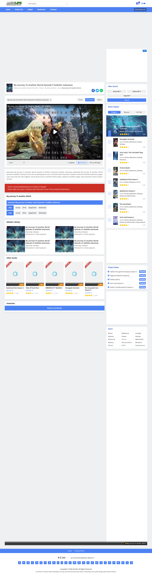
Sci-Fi (124, 345)
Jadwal (30, 10)
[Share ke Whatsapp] (101, 91)
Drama (124, 336)
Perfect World (125, 168)
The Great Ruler (125, 204)
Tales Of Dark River (32, 288)
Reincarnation (127, 342)
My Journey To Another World (71, 88)
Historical (111, 339)
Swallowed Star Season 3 (15, 288)
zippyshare (32, 208)
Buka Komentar (54, 308)
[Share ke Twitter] (97, 91)
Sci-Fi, (138, 182)
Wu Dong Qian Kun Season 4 (91, 289)
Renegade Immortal (72, 288)
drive (24, 208)
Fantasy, (139, 131)
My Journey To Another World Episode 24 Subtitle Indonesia (86, 228)
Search (126, 100)
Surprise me (141, 9)
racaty (18, 208)
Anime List (19, 10)
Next (99, 100)
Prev (80, 100)
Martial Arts (139, 339)
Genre (116, 91)
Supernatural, (140, 222)
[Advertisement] (76, 30)
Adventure (125, 333)
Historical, (123, 196)
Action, (126, 131)
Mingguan (114, 112)
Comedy (138, 333)
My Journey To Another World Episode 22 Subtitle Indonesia (86, 242)
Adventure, (133, 131)
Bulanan (126, 112)
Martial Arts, (131, 196)
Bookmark (41, 10)
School (110, 345)
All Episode (90, 100)
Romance (138, 342)
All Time (139, 112)
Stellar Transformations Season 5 (127, 287)
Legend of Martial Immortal (127, 276)
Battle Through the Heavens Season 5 (127, 272)
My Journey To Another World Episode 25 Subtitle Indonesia (38, 228)
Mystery (110, 342)
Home (8, 10)
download (42, 208)
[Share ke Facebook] (93, 91)
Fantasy (138, 336)
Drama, (139, 142)
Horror (124, 339)
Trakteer (53, 10)
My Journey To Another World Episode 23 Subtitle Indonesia (38, 242)
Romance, (123, 160)
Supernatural (140, 345)
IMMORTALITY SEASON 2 (54, 288)
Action (110, 333)
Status (136, 91)
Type (126, 96)
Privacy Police (79, 551)
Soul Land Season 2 (127, 217)
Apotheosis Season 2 (127, 191)
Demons (111, 336)
